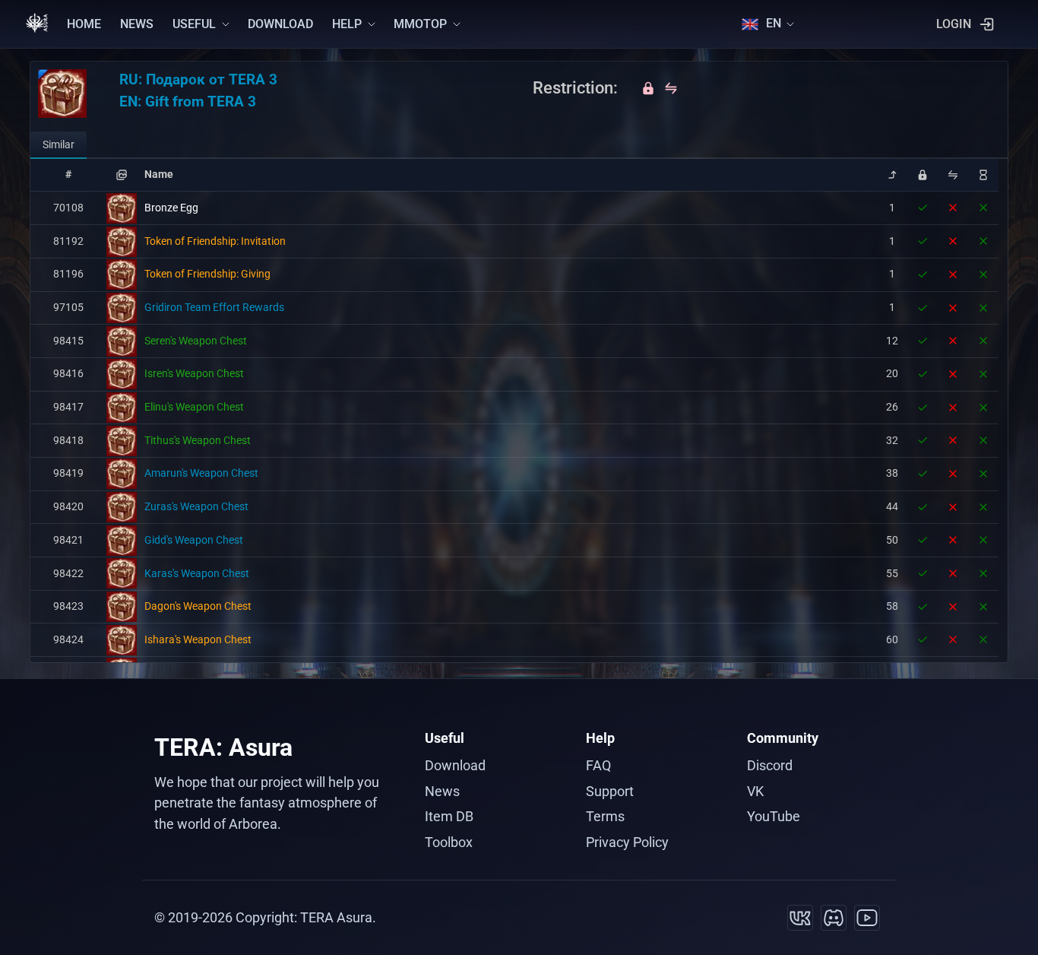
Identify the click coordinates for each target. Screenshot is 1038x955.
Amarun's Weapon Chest (201, 473)
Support (610, 791)
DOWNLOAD (280, 24)
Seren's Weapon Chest (195, 341)
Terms (605, 816)
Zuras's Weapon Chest (196, 506)
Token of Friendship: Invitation (215, 241)
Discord (770, 765)
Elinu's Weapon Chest (194, 407)
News (442, 791)
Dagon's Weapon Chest (198, 606)
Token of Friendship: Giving (207, 274)
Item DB (449, 816)
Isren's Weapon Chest (194, 373)
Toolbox (449, 842)
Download (455, 765)
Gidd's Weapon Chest (193, 540)
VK (755, 791)
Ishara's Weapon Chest (198, 639)
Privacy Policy (627, 842)
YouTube (773, 816)
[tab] (58, 145)
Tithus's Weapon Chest (197, 440)
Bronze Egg (171, 207)
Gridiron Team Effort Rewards (214, 307)
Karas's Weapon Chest (196, 573)
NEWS (136, 24)
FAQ (598, 765)
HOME (84, 24)
